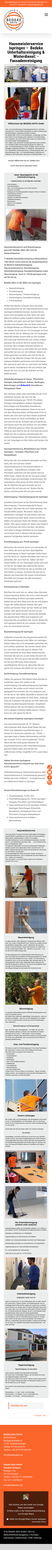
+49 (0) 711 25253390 (21, 1477)
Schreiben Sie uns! (19, 1405)
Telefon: (7, 1477)
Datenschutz (21, 1538)
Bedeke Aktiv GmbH (17, 1531)
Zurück (38, 1415)
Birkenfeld (25, 385)
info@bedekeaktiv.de (35, 5)
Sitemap (38, 1538)
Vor (44, 1415)
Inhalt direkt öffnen (39, 1522)
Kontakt (34, 1535)
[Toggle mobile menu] (46, 14)
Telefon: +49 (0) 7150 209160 (17, 1450)
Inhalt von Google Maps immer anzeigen (27, 1519)
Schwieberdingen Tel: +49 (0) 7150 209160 (21, 2)
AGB (30, 1538)
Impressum (9, 1538)
